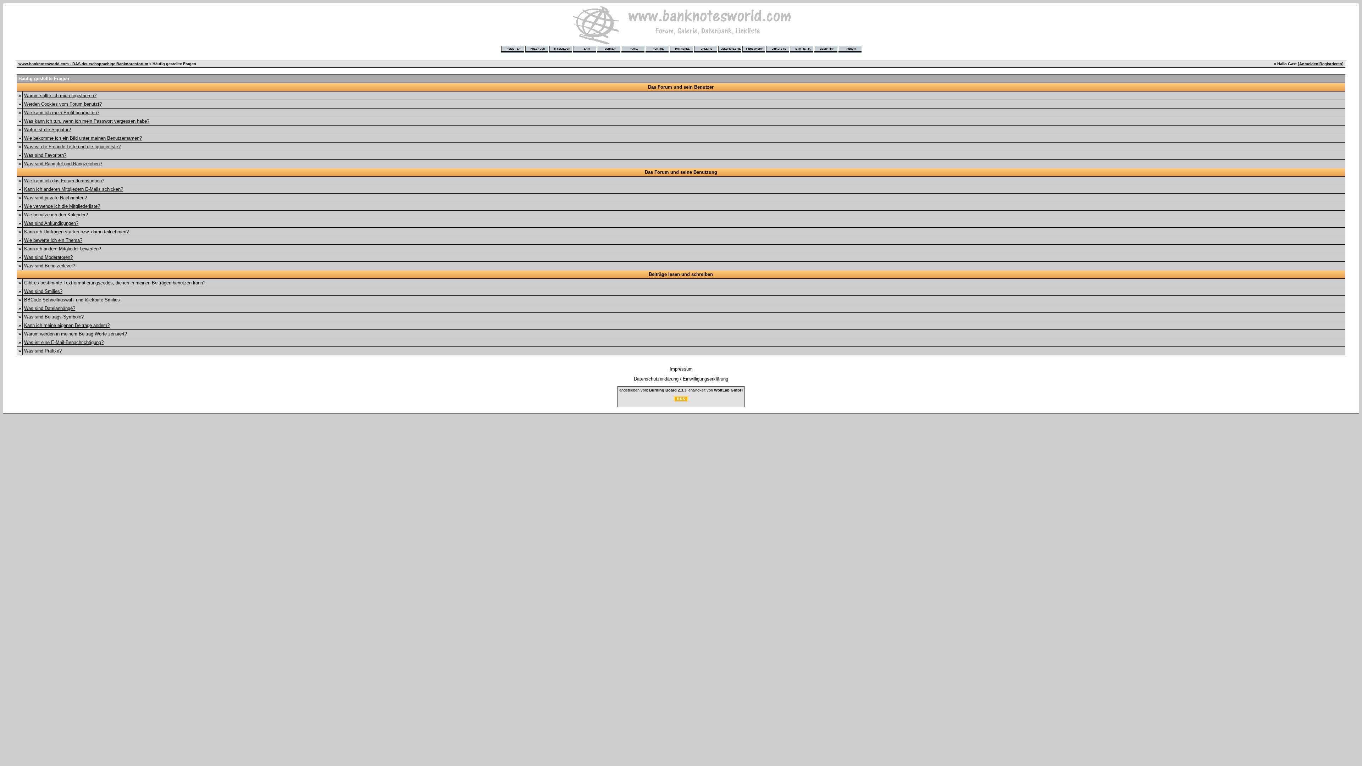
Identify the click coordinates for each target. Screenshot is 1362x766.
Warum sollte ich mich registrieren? (60, 95)
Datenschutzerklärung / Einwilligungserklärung (681, 379)
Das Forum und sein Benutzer (681, 87)
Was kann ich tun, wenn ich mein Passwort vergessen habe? (86, 121)
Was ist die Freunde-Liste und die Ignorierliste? (72, 146)
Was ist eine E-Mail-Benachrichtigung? (64, 342)
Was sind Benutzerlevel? (49, 265)
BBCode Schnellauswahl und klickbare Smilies (72, 299)
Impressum (681, 369)
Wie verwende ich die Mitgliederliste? (62, 206)
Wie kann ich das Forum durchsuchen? (64, 180)
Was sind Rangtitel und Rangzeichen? (63, 163)
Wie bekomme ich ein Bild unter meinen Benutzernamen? (83, 138)
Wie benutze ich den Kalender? (56, 214)
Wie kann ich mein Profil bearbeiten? (61, 112)
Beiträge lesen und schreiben (681, 274)
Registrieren (1330, 64)
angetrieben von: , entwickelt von (681, 390)
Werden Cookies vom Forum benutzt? (63, 104)
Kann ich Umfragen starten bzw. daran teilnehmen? (76, 231)
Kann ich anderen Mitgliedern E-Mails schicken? (73, 189)
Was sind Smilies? (43, 291)
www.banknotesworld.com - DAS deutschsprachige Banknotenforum (83, 64)
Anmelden (1308, 64)
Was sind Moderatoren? (48, 257)
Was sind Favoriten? (45, 155)
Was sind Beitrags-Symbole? (54, 317)
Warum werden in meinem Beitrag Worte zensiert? (75, 334)
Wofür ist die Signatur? (47, 129)
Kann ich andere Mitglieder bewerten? (62, 248)
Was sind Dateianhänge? (49, 308)
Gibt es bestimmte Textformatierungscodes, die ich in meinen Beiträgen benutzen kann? (114, 282)
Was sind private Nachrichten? (55, 197)
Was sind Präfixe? (43, 351)
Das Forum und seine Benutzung (681, 172)
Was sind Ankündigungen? (51, 223)
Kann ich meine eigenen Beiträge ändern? (67, 325)
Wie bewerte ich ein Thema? (53, 240)
